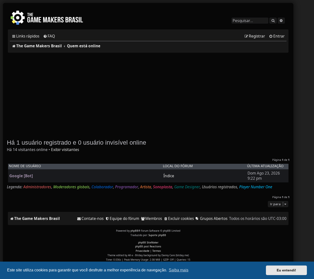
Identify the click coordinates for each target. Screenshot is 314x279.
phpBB (134, 230)
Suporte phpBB (157, 235)
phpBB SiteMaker (148, 242)
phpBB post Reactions (148, 246)
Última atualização (265, 166)
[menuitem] (49, 36)
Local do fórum (178, 166)
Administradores (37, 187)
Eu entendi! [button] (286, 270)
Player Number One (255, 187)
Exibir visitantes (65, 149)
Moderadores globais (71, 187)
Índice (168, 175)
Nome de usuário (25, 166)
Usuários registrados (219, 187)
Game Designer (187, 187)
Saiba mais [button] (178, 270)
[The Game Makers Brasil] (49, 18)
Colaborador (102, 187)
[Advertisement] (148, 93)
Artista (145, 187)
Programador (126, 187)
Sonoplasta (162, 187)
